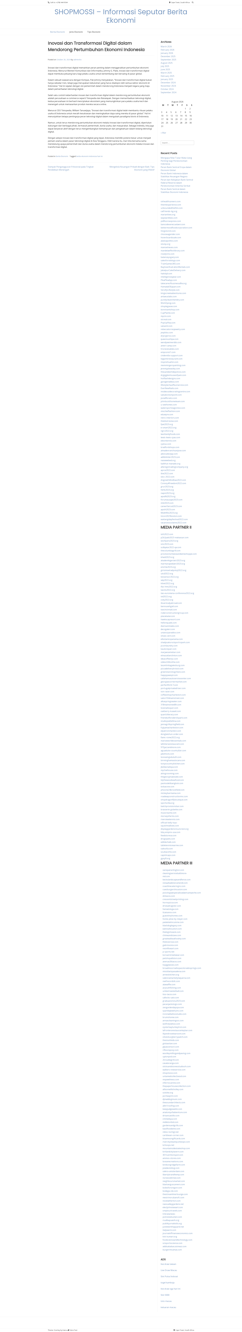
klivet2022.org (167, 583)
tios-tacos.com (169, 994)
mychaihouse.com (169, 770)
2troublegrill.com (171, 1059)
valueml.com (166, 326)
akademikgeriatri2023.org (173, 560)
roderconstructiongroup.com (174, 612)
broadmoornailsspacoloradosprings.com (182, 968)
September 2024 (168, 92)
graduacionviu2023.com (174, 1000)
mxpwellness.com (171, 1079)
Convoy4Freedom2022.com (173, 483)
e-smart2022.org (168, 427)
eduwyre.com (167, 414)
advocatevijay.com (169, 453)
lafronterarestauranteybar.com (177, 1030)
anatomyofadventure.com (175, 1112)
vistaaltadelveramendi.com (175, 882)
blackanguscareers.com (174, 1184)
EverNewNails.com (169, 388)
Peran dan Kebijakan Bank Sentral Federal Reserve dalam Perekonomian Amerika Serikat (177, 182)
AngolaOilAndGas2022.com (173, 480)
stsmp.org (165, 244)
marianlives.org (168, 214)
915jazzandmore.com (171, 747)
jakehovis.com (167, 753)
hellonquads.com (169, 622)
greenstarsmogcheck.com (173, 671)
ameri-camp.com (168, 345)
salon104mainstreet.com (172, 698)
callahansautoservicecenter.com (176, 678)
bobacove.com (167, 786)
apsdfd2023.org (168, 496)
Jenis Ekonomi (76, 32)
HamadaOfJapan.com (170, 286)
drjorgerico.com (168, 335)
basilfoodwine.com (171, 1128)
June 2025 (165, 69)
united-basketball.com (173, 991)
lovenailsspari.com (169, 708)
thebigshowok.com (171, 932)
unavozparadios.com (170, 632)
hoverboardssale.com (171, 237)
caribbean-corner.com (173, 1135)
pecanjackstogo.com (172, 1004)
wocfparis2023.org (169, 540)
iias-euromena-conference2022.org (177, 593)
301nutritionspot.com (173, 1155)
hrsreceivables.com (170, 349)
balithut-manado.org (170, 463)
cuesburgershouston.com (175, 889)
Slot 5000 (165, 1295)
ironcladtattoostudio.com (174, 1014)
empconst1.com (168, 352)
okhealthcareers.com (170, 201)
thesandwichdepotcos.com (173, 371)
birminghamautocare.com (173, 760)
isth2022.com (167, 534)
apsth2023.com (168, 509)
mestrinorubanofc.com (173, 1197)
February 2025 (167, 76)
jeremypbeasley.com (170, 368)
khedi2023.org (167, 557)
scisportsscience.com (172, 1243)
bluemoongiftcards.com (174, 1138)
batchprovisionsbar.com (172, 806)
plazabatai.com (168, 616)
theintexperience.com (171, 204)
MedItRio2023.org (169, 512)
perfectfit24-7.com (169, 685)
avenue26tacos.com (172, 961)
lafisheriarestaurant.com (172, 744)
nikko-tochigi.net (171, 1132)
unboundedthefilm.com (172, 208)
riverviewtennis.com (170, 819)
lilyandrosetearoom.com (174, 1033)
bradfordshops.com (170, 447)
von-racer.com (167, 691)
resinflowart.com (170, 948)
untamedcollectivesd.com (174, 1076)
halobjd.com (166, 273)
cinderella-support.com (172, 355)
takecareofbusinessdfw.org (174, 283)
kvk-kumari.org (170, 1236)
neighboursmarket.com (174, 1181)
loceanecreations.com (173, 1161)
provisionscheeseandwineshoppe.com (179, 553)
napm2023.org (167, 493)
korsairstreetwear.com (173, 955)
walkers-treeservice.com (174, 1069)
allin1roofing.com (171, 1105)
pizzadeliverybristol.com (172, 668)
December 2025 (168, 56)
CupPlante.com (168, 312)
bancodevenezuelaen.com (173, 224)
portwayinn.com (170, 1096)
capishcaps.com (168, 855)
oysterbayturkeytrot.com (174, 1027)
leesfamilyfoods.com (170, 434)
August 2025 (167, 63)
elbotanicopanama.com (172, 639)
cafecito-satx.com (171, 997)
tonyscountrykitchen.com (173, 763)
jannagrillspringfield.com (172, 724)
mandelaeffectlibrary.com (173, 250)
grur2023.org (167, 486)
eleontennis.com (168, 440)
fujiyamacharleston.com (172, 727)
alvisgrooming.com (170, 773)
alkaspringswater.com (171, 701)
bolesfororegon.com (172, 1187)
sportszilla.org (167, 803)
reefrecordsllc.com (171, 981)
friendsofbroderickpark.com (174, 717)
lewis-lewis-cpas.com (170, 437)
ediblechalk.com (168, 842)
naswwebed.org (168, 460)
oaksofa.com (167, 848)
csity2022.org (167, 599)
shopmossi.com (170, 1073)
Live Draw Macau (169, 1270)
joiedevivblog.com (171, 1168)
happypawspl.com (169, 675)
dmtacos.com (169, 896)
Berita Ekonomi (57, 32)
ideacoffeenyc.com (169, 658)
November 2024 (168, 85)
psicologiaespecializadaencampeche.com (182, 892)
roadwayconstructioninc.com (174, 796)
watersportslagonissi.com (173, 408)
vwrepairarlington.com (173, 870)
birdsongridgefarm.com (174, 1164)
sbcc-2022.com (167, 476)
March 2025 (166, 72)
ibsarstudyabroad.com (171, 603)
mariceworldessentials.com (173, 740)
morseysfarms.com (170, 816)
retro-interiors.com (170, 417)
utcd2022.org (167, 573)
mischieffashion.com (170, 411)
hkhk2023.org (167, 489)
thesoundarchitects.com (174, 1102)
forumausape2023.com (171, 499)
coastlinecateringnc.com (174, 886)
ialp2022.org (166, 580)
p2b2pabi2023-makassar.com (174, 537)
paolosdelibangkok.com (172, 783)
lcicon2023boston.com (171, 516)
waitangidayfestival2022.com (174, 519)
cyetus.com (166, 444)
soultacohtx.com (168, 851)
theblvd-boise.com (169, 421)
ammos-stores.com (172, 1158)
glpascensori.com (171, 1046)
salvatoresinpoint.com (171, 394)
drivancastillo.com (171, 1115)
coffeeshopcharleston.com (173, 694)
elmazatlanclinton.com (171, 655)
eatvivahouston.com (172, 928)
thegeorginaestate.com (172, 776)
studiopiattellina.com (170, 721)
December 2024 (168, 82)
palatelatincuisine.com (173, 922)
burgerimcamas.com (172, 1249)
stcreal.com (166, 319)
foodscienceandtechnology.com (177, 1239)
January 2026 (167, 53)
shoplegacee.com (169, 306)
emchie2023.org (168, 567)
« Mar (163, 132)
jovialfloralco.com (169, 398)
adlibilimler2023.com (170, 457)
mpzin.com (166, 316)
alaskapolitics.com (169, 240)
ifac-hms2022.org (169, 586)
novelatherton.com (171, 1200)
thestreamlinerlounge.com (175, 1194)
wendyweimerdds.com (171, 342)
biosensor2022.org (170, 576)
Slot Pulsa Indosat (169, 1276)
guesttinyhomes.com (172, 915)
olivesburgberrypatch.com (175, 1037)
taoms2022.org (168, 590)
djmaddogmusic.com (172, 1099)
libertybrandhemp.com (173, 1174)
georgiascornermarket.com (174, 681)
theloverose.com (170, 941)
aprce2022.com (168, 470)
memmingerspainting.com (173, 365)
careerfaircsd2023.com (171, 506)
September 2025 (168, 59)
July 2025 (165, 66)
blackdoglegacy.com (172, 925)
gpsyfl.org (165, 858)
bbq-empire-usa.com (170, 832)
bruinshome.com (170, 1017)
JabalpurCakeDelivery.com (173, 270)
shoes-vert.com (168, 635)
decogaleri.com (168, 629)
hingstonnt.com (168, 231)
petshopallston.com (172, 958)
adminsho (77, 59)
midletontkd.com (170, 1122)
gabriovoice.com (170, 945)
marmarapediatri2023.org (173, 563)
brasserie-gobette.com (171, 809)
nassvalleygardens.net (173, 1204)
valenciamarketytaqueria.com (176, 978)
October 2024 (167, 89)
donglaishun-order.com (172, 734)
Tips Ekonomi (93, 32)
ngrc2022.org (167, 430)
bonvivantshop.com (170, 309)
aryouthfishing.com (172, 987)
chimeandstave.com (172, 935)
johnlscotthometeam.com (173, 401)
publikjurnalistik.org (172, 1223)
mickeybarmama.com (170, 793)
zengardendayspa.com (173, 1007)
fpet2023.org (167, 424)
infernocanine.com (171, 1082)
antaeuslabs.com (169, 296)
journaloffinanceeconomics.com (177, 1233)
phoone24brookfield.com (172, 789)
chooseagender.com (170, 234)
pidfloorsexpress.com (171, 221)
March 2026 (166, 46)
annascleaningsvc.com (173, 1020)
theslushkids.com (171, 1040)
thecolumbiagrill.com (170, 550)
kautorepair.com (168, 649)
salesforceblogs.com (170, 260)
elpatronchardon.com (171, 730)
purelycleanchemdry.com (172, 299)
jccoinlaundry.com (169, 645)
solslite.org (168, 1092)
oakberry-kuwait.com (171, 711)
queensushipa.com (169, 339)
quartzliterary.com (169, 714)
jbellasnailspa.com (169, 767)
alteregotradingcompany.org (174, 467)
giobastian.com (170, 1043)
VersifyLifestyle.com (170, 290)
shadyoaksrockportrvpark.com (175, 642)
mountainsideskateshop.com (176, 1148)
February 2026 (167, 49)
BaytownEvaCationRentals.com (175, 267)
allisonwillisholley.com (173, 1089)
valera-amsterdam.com (173, 1171)
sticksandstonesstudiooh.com (177, 1066)
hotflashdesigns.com (170, 378)
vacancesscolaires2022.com (173, 522)
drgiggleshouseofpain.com (173, 375)
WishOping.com (168, 303)
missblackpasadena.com (174, 971)
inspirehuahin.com (169, 362)
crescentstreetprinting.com (175, 899)
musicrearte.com (168, 812)
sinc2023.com (167, 544)
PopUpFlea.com (168, 322)
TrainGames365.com (170, 263)
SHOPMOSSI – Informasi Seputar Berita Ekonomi (121, 16)
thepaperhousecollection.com (177, 1086)
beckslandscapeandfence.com (176, 879)
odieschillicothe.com (170, 662)
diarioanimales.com (170, 626)
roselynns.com (167, 253)
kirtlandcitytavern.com (173, 1151)
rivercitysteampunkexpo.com (176, 1141)
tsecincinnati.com (169, 609)
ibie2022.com (167, 473)
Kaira (65, 1330)
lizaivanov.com (169, 912)
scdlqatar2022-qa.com (171, 547)
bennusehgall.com (169, 606)
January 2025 (167, 79)
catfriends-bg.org (169, 211)
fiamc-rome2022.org (170, 737)
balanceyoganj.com (170, 257)
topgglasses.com (170, 964)
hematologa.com (170, 909)
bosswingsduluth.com (171, 757)
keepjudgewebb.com (172, 1109)
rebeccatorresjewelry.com (173, 329)
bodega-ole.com (170, 1191)
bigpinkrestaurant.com (171, 358)
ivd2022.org (166, 596)
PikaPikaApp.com (169, 280)
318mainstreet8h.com (171, 704)
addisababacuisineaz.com (174, 1246)
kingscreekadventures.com (173, 293)
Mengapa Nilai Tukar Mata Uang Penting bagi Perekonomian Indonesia (176, 160)
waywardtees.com (169, 217)
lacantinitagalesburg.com (173, 665)
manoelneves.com (169, 247)
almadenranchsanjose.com (173, 450)
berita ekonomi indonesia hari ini (89, 156)
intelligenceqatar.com (171, 276)
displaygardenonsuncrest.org (175, 829)
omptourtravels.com (172, 1210)
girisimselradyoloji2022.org (173, 570)
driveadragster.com (172, 905)
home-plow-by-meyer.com (175, 919)
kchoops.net (168, 1145)
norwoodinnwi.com (171, 1177)
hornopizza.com (170, 902)
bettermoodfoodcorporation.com (176, 227)
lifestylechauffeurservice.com (174, 385)
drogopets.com (168, 838)
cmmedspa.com (170, 1118)
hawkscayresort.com (170, 619)
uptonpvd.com (169, 1056)
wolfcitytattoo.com (171, 1023)
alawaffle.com (169, 984)
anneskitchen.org (171, 974)
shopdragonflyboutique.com (174, 799)
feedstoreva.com (168, 835)
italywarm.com (169, 1230)
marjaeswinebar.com (170, 652)
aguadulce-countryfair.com (173, 750)
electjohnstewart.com (173, 1207)
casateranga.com (171, 1063)
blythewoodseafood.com (172, 780)
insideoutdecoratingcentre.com (175, 391)
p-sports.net (168, 951)
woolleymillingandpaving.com (176, 1053)
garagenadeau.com (170, 381)
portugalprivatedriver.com (173, 688)
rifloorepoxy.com (170, 1050)
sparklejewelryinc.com (173, 1010)
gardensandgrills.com (173, 1125)
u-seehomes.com (169, 404)
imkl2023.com (167, 503)
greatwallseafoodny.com (174, 938)
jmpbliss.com (167, 332)
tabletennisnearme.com (172, 845)
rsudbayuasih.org (171, 1220)
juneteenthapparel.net (173, 1226)
